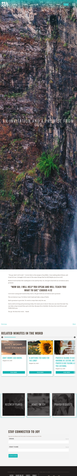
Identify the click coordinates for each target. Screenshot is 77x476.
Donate (58, 4)
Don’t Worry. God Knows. (13, 357)
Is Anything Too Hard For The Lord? (39, 359)
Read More (14, 372)
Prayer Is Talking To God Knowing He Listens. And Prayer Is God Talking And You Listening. (66, 361)
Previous (4, 324)
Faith (43, 4)
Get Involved (34, 4)
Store (50, 4)
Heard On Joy (15, 4)
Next (74, 324)
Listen (66, 4)
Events (25, 4)
